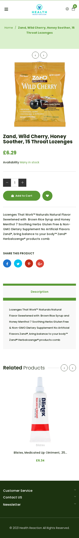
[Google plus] (40, 263)
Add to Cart (23, 196)
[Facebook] (7, 263)
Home (8, 28)
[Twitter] (18, 263)
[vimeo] (29, 263)
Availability (11, 162)
